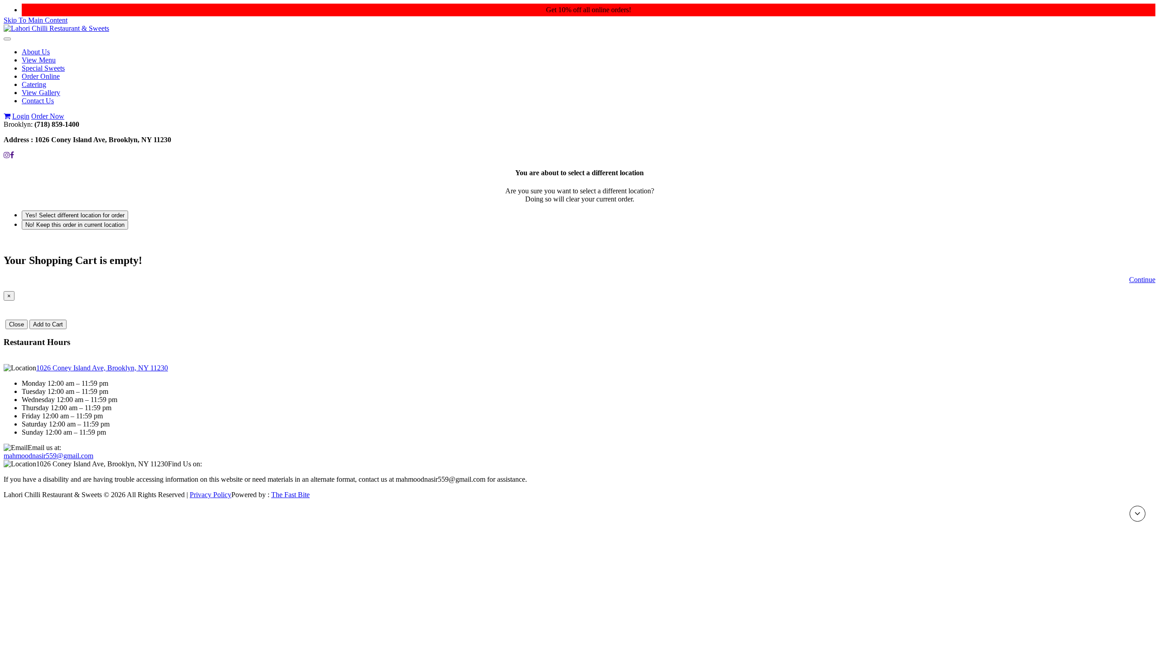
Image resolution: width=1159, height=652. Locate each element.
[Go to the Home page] (56, 28)
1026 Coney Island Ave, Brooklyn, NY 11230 (102, 368)
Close (16, 324)
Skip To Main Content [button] (35, 20)
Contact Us (38, 101)
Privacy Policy (210, 495)
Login (20, 116)
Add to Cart (48, 324)
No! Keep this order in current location (75, 224)
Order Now (47, 116)
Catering (34, 84)
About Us (36, 52)
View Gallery (41, 92)
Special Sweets (43, 68)
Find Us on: (185, 464)
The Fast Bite (290, 495)
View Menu (39, 60)
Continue (1142, 279)
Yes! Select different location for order (75, 215)
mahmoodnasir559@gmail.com (48, 456)
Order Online (41, 76)
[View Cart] (7, 116)
